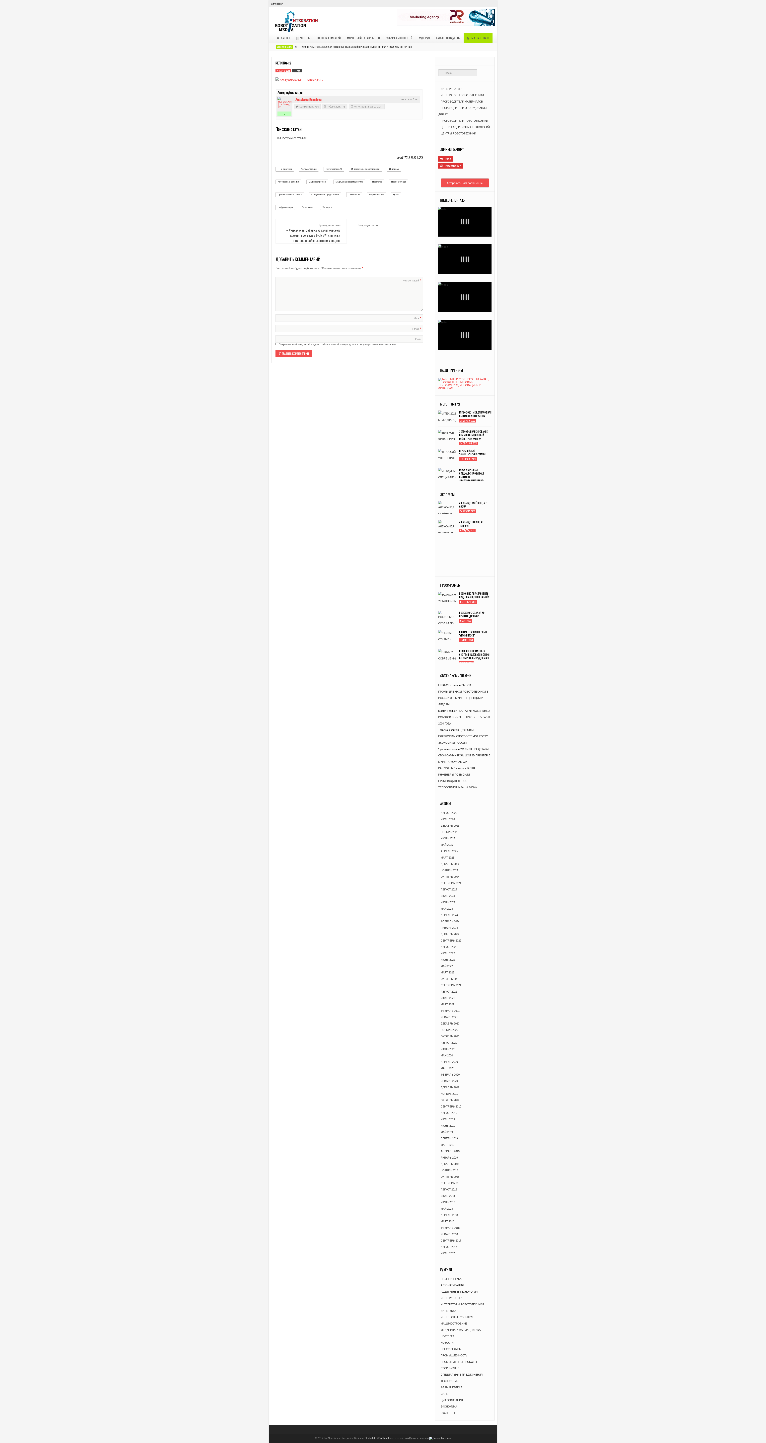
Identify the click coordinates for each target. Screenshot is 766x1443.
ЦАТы (396, 194)
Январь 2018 (449, 1234)
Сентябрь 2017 (451, 1240)
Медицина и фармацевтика (349, 182)
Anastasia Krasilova (308, 99)
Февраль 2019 (450, 1151)
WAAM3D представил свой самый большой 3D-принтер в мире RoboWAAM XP (464, 755)
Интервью (394, 169)
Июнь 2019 (448, 1125)
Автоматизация (284, 46)
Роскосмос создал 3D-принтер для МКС (472, 614)
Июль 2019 (448, 1119)
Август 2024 (449, 889)
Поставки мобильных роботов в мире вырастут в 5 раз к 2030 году (464, 717)
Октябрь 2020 (450, 1036)
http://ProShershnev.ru (384, 1438)
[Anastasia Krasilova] (284, 104)
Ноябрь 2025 (449, 832)
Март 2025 (447, 857)
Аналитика (277, 3)
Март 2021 (447, 1004)
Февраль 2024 (450, 921)
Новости (447, 1342)
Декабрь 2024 (450, 864)
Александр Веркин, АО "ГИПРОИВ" (471, 524)
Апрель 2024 (449, 915)
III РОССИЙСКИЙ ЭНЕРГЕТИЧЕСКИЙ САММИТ (473, 452)
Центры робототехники (458, 133)
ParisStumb (446, 768)
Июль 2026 (448, 819)
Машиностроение (317, 182)
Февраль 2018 (450, 1227)
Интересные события (288, 182)
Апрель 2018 (449, 1215)
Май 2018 (447, 1208)
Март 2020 (447, 1068)
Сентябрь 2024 (451, 883)
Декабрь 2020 (450, 1023)
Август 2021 (449, 991)
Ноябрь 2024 (449, 870)
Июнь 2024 (448, 902)
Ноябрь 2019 (449, 1093)
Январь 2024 (449, 927)
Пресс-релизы (398, 182)
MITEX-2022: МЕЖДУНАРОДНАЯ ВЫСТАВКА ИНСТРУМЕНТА (475, 414)
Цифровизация (285, 207)
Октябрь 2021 (450, 978)
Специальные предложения (325, 194)
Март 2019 (447, 1144)
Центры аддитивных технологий (465, 127)
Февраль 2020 (450, 1074)
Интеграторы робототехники (365, 169)
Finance (444, 685)
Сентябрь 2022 (451, 940)
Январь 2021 (449, 1017)
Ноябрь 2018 (449, 1170)
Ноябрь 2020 (449, 1029)
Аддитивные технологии (459, 1291)
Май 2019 (447, 1132)
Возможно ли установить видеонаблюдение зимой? (474, 595)
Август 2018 (449, 1189)
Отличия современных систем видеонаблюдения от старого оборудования (474, 654)
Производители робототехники (464, 120)
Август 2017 (449, 1247)
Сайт (418, 339)
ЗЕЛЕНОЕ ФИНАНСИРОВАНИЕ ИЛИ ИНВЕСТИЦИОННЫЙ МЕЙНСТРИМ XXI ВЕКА (473, 435)
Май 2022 (447, 966)
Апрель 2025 (449, 851)
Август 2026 (449, 812)
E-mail (416, 328)
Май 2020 (447, 1055)
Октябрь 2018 (450, 1176)
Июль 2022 (448, 953)
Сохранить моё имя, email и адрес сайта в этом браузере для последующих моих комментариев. (338, 344)
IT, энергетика (285, 169)
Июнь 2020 (448, 1049)
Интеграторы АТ (334, 169)
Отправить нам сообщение (465, 183)
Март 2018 (447, 1221)
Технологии (354, 194)
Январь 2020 (449, 1081)
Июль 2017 (448, 1253)
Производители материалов (462, 101)
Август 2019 (449, 1112)
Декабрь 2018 (450, 1164)
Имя (417, 318)
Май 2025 (447, 844)
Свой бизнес (450, 1368)
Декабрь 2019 (450, 1087)
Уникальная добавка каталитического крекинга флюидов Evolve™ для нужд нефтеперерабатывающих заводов (315, 235)
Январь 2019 (449, 1157)
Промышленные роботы (290, 194)
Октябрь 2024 (450, 876)
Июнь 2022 (448, 959)
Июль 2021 (448, 998)
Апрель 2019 (449, 1138)
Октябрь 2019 (450, 1100)
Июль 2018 (448, 1195)
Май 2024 (447, 908)
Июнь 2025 (448, 838)
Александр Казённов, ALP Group (473, 504)
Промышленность (454, 1355)
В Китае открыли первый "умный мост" (473, 633)
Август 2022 (449, 947)
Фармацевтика (376, 194)
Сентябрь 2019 (451, 1106)
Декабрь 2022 (450, 934)
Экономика (307, 207)
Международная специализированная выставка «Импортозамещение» (471, 475)
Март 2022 (447, 972)
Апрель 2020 (449, 1061)
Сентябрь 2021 (451, 985)
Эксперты (327, 207)
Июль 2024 (448, 895)
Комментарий (412, 280)
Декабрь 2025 (450, 825)
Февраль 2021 (450, 1010)
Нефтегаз (377, 182)
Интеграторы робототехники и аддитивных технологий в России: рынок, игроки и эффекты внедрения (353, 47)
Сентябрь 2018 (451, 1183)
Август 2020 (449, 1042)
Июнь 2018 (448, 1202)
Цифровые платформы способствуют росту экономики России (463, 736)
